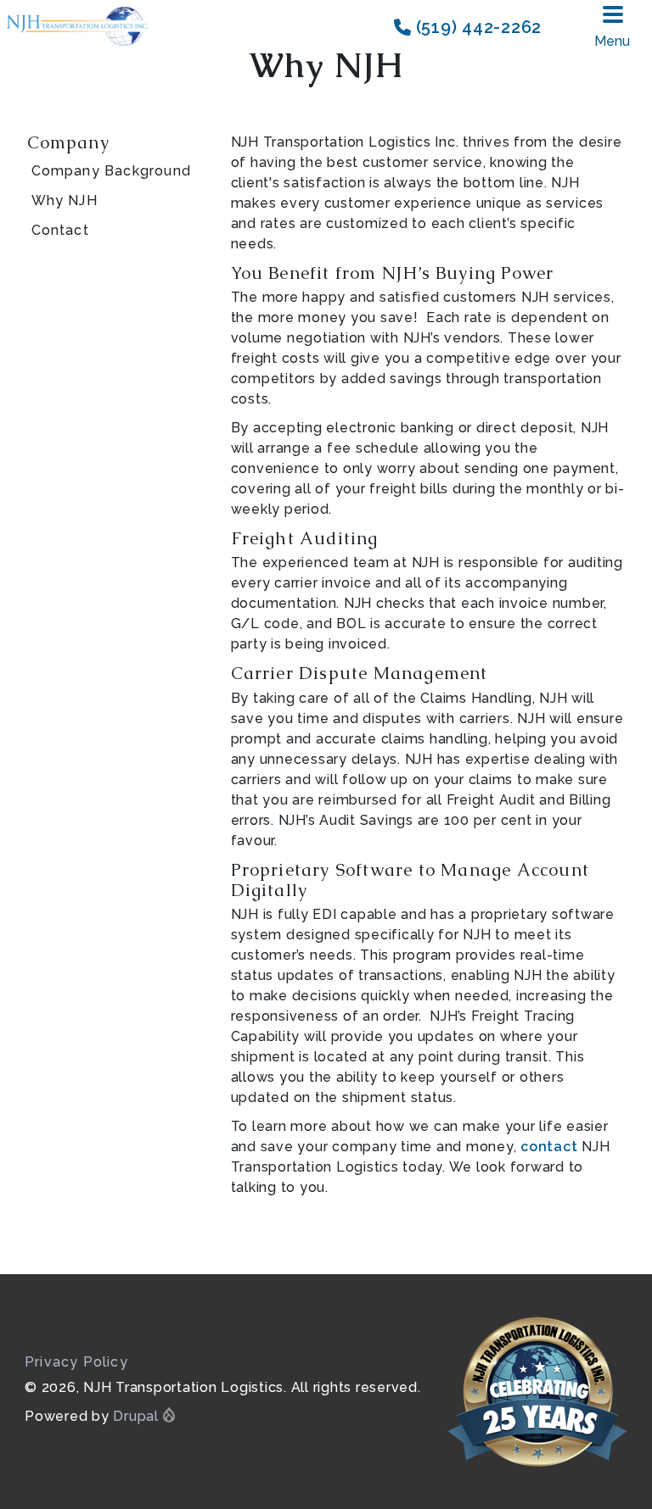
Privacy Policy (76, 1362)
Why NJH (64, 200)
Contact (60, 230)
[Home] (82, 27)
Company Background (111, 171)
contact (548, 1147)
